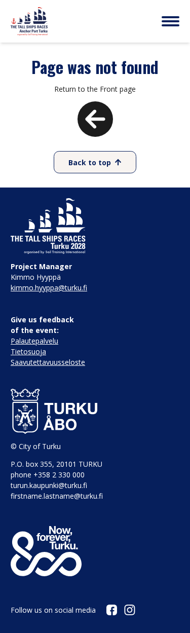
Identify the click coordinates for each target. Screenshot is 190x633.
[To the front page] (29, 21)
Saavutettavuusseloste (48, 362)
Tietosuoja (28, 351)
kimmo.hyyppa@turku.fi (49, 287)
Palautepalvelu (34, 341)
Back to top (89, 162)
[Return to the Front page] (95, 130)
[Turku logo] (95, 411)
